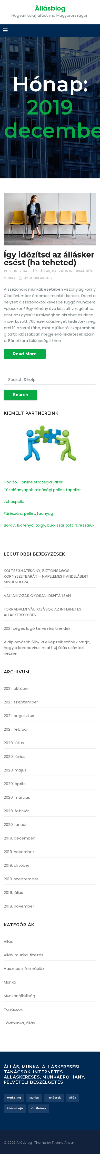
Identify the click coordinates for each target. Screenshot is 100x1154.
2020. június (14, 756)
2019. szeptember (21, 879)
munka (34, 1098)
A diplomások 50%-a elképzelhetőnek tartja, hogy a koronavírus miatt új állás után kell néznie (47, 647)
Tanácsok (13, 1009)
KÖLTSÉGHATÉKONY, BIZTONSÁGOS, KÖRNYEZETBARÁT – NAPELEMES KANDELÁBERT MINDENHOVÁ (46, 576)
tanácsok (54, 1098)
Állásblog (50, 8)
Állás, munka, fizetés (23, 955)
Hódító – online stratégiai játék (33, 482)
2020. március (17, 797)
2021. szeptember (21, 702)
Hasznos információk (72, 271)
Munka (10, 278)
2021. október (16, 688)
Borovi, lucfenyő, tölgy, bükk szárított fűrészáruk (49, 525)
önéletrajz (38, 1108)
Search (20, 394)
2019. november (19, 851)
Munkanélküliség (19, 995)
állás (72, 1098)
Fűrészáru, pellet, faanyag (28, 513)
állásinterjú (15, 1108)
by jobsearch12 (38, 278)
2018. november (19, 906)
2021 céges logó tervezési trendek (37, 628)
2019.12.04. (19, 271)
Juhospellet (15, 501)
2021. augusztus (19, 715)
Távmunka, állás (19, 1023)
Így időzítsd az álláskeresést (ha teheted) (49, 258)
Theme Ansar (63, 1142)
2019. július (13, 892)
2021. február (16, 729)
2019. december (19, 838)
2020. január (15, 824)
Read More (25, 353)
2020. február (16, 811)
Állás (45, 271)
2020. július (14, 743)
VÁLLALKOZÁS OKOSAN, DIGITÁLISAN (37, 595)
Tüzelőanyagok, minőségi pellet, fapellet (42, 489)
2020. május (15, 770)
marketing (14, 1098)
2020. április (15, 783)
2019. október (16, 865)
